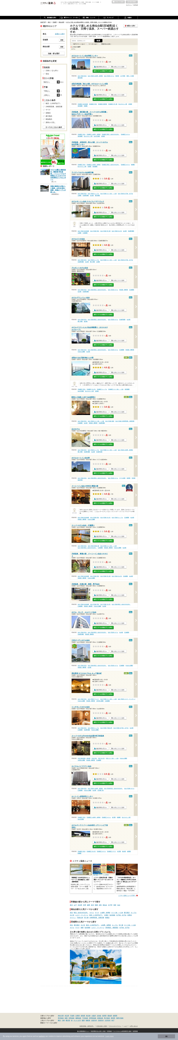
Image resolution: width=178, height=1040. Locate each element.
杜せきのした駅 (122, 104)
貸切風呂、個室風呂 (111, 927)
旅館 (82, 927)
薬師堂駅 (80, 480)
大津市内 (107, 1020)
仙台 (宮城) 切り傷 (105, 231)
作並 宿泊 (94, 758)
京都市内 (101, 1020)
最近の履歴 (132, 2)
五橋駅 (79, 195)
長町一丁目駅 (130, 76)
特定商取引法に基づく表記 (98, 1031)
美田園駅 (80, 106)
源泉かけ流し (51, 122)
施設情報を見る (101, 66)
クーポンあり (93, 44)
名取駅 (130, 104)
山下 (75, 905)
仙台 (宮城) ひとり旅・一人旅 (108, 193)
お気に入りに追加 (119, 66)
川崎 (63, 1020)
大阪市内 (94, 1020)
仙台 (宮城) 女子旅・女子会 (125, 193)
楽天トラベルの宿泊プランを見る (103, 71)
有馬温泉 (71, 1018)
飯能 (83, 1020)
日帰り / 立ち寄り (52, 70)
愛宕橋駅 (97, 195)
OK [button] (166, 1036)
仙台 (118, 905)
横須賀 (68, 1020)
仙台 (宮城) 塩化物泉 (83, 231)
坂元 (71, 905)
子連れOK (80, 917)
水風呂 (106, 915)
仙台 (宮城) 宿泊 (82, 76)
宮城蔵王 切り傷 (112, 104)
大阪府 (93, 1015)
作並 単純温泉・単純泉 (84, 758)
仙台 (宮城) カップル (93, 193)
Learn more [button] (109, 1036)
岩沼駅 (114, 817)
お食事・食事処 (105, 912)
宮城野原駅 (99, 452)
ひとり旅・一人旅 (117, 912)
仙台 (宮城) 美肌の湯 (93, 546)
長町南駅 (80, 78)
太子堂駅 (122, 76)
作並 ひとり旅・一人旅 (112, 758)
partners (42, 1036)
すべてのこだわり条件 (54, 127)
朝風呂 (107, 917)
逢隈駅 (129, 851)
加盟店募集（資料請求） (87, 1026)
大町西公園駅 (100, 701)
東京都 (88, 1015)
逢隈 (88, 905)
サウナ (97, 912)
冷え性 (72, 915)
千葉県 (72, 1015)
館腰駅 (86, 106)
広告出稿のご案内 (101, 1026)
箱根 (66, 1018)
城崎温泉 (78, 1018)
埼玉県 (67, 1015)
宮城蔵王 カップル (102, 389)
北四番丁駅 (100, 790)
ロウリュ (73, 917)
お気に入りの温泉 (118, 2)
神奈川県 (61, 1015)
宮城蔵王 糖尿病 (102, 104)
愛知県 (110, 1015)
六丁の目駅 (122, 478)
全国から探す (60, 34)
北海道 (99, 1015)
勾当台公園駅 (81, 351)
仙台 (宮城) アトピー (93, 699)
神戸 (112, 1020)
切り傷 (86, 917)
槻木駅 (124, 851)
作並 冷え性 (101, 758)
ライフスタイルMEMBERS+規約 (122, 1031)
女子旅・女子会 (121, 915)
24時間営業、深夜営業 (97, 917)
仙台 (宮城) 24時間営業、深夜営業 (124, 421)
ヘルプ (126, 1026)
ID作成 (135, 5)
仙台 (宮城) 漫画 (109, 421)
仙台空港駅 (97, 136)
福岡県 (115, 1015)
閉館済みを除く (106, 44)
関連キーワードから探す (48, 1023)
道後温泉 (100, 1018)
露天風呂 (127, 912)
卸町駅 (128, 478)
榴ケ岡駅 (92, 262)
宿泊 (71, 912)
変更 (61, 40)
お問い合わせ (134, 1026)
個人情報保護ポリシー (83, 1031)
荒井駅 (133, 478)
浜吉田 (80, 905)
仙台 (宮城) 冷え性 (117, 231)
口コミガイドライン (115, 1026)
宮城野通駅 (86, 195)
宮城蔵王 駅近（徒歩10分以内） (111, 134)
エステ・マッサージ (81, 915)
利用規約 (109, 1031)
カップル (133, 912)
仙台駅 (92, 195)
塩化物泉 (112, 915)
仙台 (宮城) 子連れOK (106, 728)
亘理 (84, 905)
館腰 (96, 905)
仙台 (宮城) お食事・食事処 (95, 76)
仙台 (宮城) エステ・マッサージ (126, 699)
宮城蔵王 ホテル (125, 134)
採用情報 (135, 1031)
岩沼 (92, 905)
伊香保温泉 (92, 1018)
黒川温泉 (107, 1018)
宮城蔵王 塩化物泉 (83, 104)
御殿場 (88, 1020)
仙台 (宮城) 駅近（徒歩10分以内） (97, 289)
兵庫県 (77, 1015)
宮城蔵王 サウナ (111, 851)
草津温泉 (61, 1018)
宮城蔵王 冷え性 (91, 389)
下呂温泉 (85, 1018)
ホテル (92, 912)
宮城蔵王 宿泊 (93, 104)
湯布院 (113, 1018)
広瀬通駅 (85, 233)
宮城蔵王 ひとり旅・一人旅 (115, 389)
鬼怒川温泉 (119, 1018)
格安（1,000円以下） (96, 915)
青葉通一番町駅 (123, 289)
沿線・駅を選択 (54, 53)
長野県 (104, 1015)
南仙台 (105, 905)
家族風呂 (49, 119)
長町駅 (117, 76)
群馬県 (83, 1015)
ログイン (129, 5)
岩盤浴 (129, 915)
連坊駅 (86, 321)
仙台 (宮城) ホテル (109, 76)
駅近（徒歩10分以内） (81, 912)
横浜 (59, 1020)
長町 (114, 905)
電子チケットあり (79, 44)
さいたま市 (77, 1020)
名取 (100, 905)
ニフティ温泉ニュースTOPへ (127, 895)
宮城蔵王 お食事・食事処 (94, 134)
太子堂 (110, 905)
